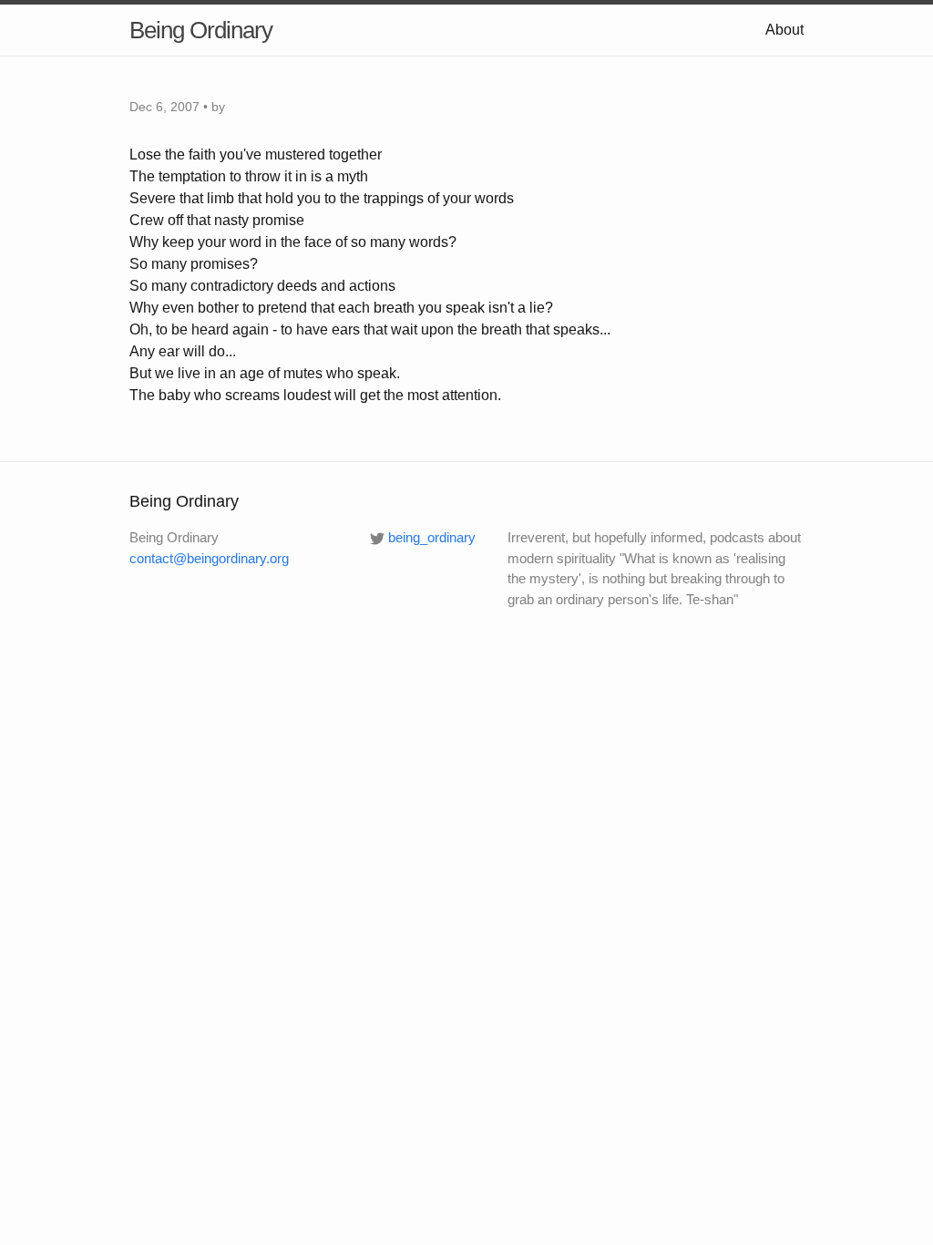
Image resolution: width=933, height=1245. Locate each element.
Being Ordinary (200, 30)
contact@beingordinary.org (209, 558)
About (784, 29)
